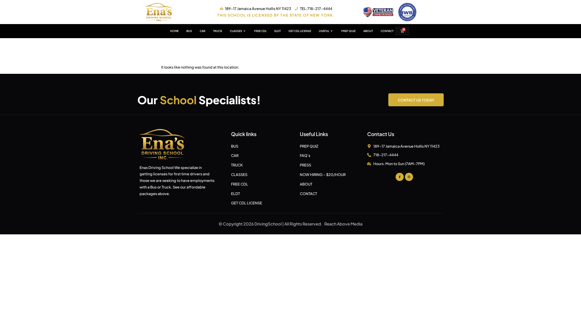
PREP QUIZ (348, 31)
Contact (387, 31)
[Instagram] (409, 177)
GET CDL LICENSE (299, 31)
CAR (202, 31)
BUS (189, 31)
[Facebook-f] (400, 177)
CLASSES (236, 31)
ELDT (277, 31)
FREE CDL (260, 31)
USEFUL (324, 31)
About (368, 31)
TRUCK (217, 31)
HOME (174, 31)
